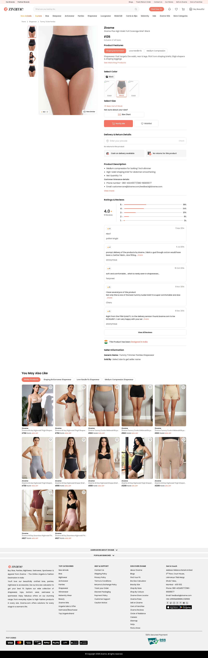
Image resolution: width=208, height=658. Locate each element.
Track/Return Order (143, 2)
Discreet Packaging (102, 592)
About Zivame (136, 570)
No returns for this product (165, 153)
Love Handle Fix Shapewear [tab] (88, 379)
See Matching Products (115, 62)
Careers (133, 617)
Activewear (63, 581)
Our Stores (169, 2)
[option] (32, 32)
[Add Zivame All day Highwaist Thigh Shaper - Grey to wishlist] (50, 440)
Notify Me (120, 123)
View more (109, 190)
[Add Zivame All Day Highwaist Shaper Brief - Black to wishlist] (84, 440)
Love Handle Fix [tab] (135, 51)
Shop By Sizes (136, 588)
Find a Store (135, 628)
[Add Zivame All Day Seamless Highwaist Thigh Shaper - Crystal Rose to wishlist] (84, 492)
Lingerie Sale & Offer (67, 606)
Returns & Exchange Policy (105, 584)
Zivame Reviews (137, 610)
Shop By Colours (137, 592)
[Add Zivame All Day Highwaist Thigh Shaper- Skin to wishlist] (183, 440)
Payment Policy (100, 595)
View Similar (90, 112)
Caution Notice (100, 602)
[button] (136, 9)
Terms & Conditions (102, 581)
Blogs (131, 2)
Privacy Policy (100, 577)
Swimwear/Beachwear (68, 610)
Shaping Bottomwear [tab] (115, 51)
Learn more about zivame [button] (103, 550)
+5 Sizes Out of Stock (113, 106)
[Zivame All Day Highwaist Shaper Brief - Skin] (104, 458)
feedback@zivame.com (181, 595)
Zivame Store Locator (139, 595)
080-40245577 (178, 588)
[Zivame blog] (180, 602)
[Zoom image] (68, 70)
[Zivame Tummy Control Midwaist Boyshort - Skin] (170, 405)
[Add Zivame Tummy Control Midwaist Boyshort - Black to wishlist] (150, 387)
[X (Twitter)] (170, 602)
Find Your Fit (135, 577)
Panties (62, 584)
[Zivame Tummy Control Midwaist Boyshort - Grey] (104, 405)
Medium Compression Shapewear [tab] (119, 379)
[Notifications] (169, 9)
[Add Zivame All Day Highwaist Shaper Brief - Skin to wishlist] (117, 440)
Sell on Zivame (181, 2)
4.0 (44, 112)
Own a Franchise (196, 2)
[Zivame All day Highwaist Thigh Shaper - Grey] (37, 458)
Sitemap (133, 621)
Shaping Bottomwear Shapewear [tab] (57, 379)
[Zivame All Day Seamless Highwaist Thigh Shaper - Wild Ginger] (37, 510)
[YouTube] (183, 602)
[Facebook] (167, 602)
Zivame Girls (64, 602)
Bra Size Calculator (138, 581)
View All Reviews (145, 332)
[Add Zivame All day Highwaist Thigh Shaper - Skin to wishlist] (84, 387)
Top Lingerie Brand (66, 613)
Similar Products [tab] (31, 379)
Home (24, 22)
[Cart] (183, 9)
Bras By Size (135, 584)
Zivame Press (135, 599)
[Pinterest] (177, 602)
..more (140, 255)
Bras (60, 574)
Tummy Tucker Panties (47, 22)
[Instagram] (173, 602)
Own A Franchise (137, 606)
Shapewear (33, 22)
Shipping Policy (100, 574)
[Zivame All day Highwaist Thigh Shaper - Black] (37, 405)
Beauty (62, 599)
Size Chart (126, 114)
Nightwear (63, 577)
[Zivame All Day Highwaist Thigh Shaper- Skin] (170, 458)
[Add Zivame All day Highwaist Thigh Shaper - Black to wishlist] (50, 387)
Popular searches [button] (103, 555)
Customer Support (102, 599)
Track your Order (101, 588)
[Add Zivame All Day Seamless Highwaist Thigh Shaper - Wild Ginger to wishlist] (50, 492)
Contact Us (158, 2)
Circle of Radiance (138, 613)
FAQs (132, 624)
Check (181, 141)
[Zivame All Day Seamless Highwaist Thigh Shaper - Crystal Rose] (70, 510)
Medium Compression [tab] (156, 51)
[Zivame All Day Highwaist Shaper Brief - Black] (70, 458)
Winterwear (63, 592)
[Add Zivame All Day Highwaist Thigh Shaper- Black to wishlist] (150, 440)
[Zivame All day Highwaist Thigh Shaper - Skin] (70, 405)
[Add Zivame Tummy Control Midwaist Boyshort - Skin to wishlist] (183, 387)
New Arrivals (63, 570)
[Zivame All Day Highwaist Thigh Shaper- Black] (137, 458)
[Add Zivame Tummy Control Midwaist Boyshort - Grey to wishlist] (117, 387)
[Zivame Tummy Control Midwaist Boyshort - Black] (137, 405)
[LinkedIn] (186, 602)
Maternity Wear (65, 595)
